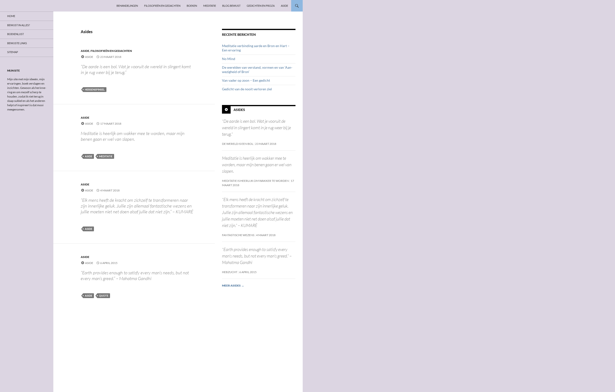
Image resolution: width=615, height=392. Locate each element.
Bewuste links (17, 43)
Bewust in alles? (18, 25)
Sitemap (12, 52)
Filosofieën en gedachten (162, 5)
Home (11, 16)
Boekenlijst (15, 34)
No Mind (228, 59)
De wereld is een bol (237, 144)
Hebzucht (229, 272)
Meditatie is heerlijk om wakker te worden (255, 181)
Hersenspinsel (95, 89)
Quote (103, 295)
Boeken (192, 5)
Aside (284, 5)
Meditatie (209, 5)
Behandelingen (127, 5)
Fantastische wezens (238, 235)
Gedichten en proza (261, 5)
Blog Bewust (231, 5)
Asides (239, 110)
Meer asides (233, 285)
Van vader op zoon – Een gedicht (246, 80)
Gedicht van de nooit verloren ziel (247, 89)
